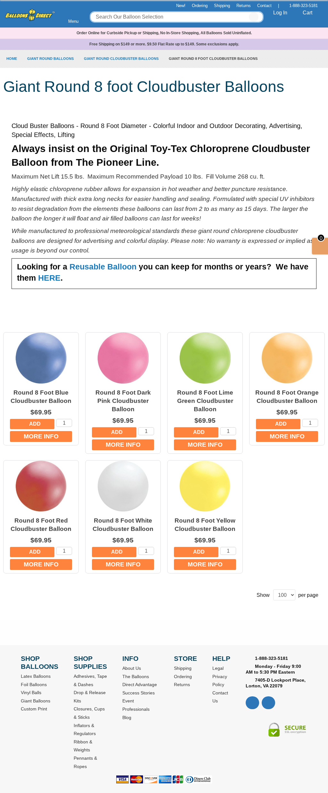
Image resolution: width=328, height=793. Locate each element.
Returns (243, 5)
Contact (264, 5)
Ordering (200, 5)
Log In (280, 12)
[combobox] (177, 17)
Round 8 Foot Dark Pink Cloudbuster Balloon (123, 401)
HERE (49, 277)
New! (180, 5)
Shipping (222, 5)
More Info (41, 436)
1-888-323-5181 (303, 5)
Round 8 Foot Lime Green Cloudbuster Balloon (205, 401)
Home (12, 58)
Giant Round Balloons (51, 58)
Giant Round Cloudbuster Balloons (122, 58)
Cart (307, 12)
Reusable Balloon (103, 266)
